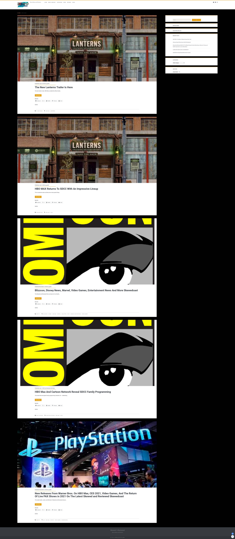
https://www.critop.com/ (117, 537)
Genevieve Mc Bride (50, 388)
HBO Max (48, 110)
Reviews (69, 2)
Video (73, 2)
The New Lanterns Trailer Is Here (87, 48)
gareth (48, 83)
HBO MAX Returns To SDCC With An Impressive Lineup (87, 150)
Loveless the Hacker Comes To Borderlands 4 (181, 49)
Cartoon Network (50, 415)
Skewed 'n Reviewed (117, 530)
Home (45, 2)
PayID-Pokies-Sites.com (177, 30)
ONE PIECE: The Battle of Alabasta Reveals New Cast (182, 39)
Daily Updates (39, 415)
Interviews (59, 2)
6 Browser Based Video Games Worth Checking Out (182, 42)
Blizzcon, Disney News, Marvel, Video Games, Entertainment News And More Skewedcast (87, 251)
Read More (38, 95)
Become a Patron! (176, 25)
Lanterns (52, 110)
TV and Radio (39, 110)
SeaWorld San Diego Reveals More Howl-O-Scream (182, 52)
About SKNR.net (52, 2)
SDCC (51, 212)
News (64, 2)
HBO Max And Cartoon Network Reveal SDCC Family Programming (87, 353)
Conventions (39, 212)
